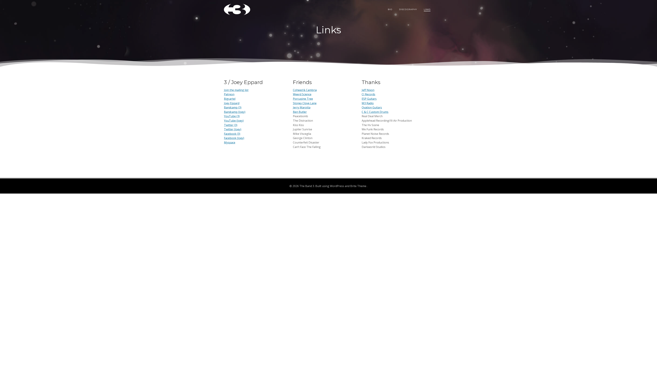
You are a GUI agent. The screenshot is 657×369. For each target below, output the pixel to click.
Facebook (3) (232, 134)
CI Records (368, 94)
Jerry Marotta (301, 107)
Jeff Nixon (368, 90)
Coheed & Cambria (305, 90)
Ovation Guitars (372, 107)
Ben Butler (300, 112)
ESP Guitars (369, 99)
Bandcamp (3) (232, 107)
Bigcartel (229, 99)
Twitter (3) (230, 125)
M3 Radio (368, 103)
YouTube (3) (232, 116)
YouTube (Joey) (234, 120)
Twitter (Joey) (232, 129)
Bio (390, 9)
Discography (408, 9)
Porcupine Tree (303, 99)
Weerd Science (302, 94)
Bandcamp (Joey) (234, 112)
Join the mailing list (236, 90)
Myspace (229, 142)
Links (427, 9)
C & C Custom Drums (375, 112)
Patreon (229, 94)
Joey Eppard (231, 103)
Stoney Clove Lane (305, 103)
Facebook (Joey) (234, 138)
